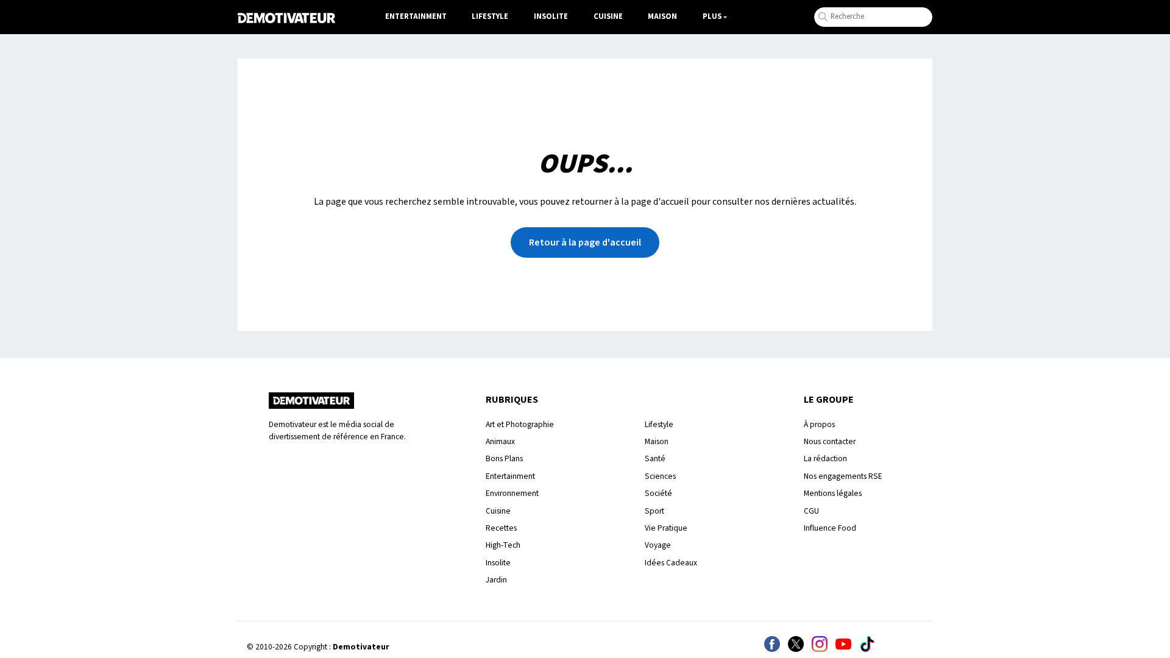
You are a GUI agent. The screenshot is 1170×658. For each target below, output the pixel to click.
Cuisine (608, 16)
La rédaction (825, 458)
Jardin (496, 579)
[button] (585, 242)
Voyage (658, 545)
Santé (655, 458)
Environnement (512, 493)
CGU (811, 511)
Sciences (660, 476)
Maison (662, 16)
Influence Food (830, 528)
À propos (819, 424)
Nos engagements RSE (843, 476)
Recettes (501, 528)
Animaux (500, 441)
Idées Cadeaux (671, 562)
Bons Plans (504, 458)
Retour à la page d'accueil (585, 242)
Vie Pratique (666, 528)
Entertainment (416, 16)
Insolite (551, 16)
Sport (654, 511)
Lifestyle (490, 16)
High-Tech (503, 545)
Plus (712, 16)
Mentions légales (833, 493)
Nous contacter (830, 441)
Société (658, 493)
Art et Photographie (520, 424)
